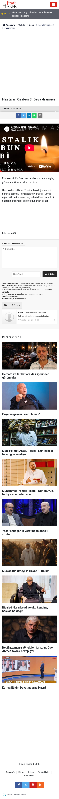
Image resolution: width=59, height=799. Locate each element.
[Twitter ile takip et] (26, 785)
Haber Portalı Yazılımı (16, 795)
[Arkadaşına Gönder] (40, 115)
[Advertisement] (29, 63)
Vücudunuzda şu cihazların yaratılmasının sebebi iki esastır (32, 14)
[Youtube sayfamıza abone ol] (33, 785)
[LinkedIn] (29, 115)
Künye (21, 772)
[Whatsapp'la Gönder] (34, 115)
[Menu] (53, 4)
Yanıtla (23, 320)
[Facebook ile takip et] (18, 785)
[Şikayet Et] (54, 320)
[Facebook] (18, 115)
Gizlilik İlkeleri (44, 772)
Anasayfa (10, 772)
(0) (31, 320)
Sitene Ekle (29, 775)
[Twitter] (23, 115)
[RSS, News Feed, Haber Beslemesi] (40, 785)
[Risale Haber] (9, 4)
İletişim (31, 772)
